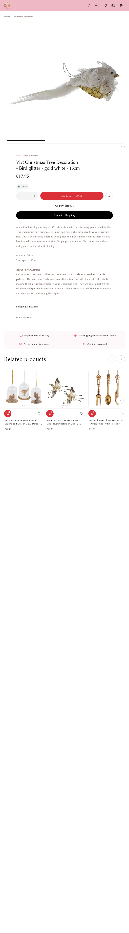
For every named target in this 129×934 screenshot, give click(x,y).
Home (7, 16)
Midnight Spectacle (23, 16)
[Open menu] (121, 5)
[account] (97, 5)
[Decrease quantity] (20, 196)
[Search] (89, 5)
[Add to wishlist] (109, 196)
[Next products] (120, 400)
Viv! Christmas (24, 317)
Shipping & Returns (27, 306)
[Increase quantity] (34, 196)
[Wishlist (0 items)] (105, 5)
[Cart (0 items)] (113, 5)
